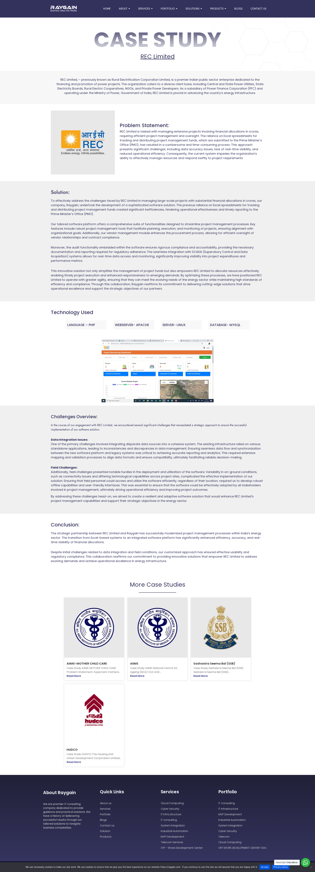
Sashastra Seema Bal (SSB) (214, 663)
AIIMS (134, 663)
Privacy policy (280, 867)
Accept (265, 867)
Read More (74, 676)
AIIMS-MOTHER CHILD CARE (87, 663)
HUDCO (72, 750)
